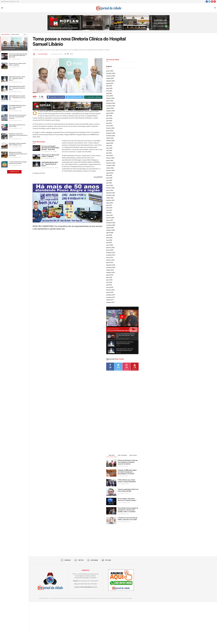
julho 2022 (109, 175)
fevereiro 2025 (110, 98)
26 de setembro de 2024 (56, 54)
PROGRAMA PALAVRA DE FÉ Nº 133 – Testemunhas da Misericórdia (17, 107)
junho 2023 (109, 148)
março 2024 (109, 125)
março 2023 (109, 155)
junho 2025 (109, 88)
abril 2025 (109, 93)
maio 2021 (109, 210)
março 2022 (109, 185)
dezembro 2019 (110, 252)
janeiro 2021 (109, 220)
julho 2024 (109, 115)
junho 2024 (109, 118)
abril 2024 (109, 123)
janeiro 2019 (109, 262)
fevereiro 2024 (110, 128)
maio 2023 (109, 150)
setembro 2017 (110, 302)
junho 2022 (109, 178)
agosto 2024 (109, 113)
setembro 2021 (110, 200)
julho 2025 (109, 85)
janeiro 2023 (109, 160)
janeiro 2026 (109, 71)
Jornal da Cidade (42, 54)
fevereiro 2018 (110, 290)
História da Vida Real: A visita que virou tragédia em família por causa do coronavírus (128, 462)
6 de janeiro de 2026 (47, 158)
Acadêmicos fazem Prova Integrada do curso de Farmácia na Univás (18, 135)
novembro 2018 (110, 267)
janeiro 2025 (109, 100)
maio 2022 (109, 180)
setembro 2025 (110, 81)
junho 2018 (109, 280)
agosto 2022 (109, 173)
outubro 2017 (110, 299)
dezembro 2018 (110, 265)
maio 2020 (109, 240)
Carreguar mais (14, 171)
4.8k (55, 151)
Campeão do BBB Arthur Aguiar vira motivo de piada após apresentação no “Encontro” (127, 471)
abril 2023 (109, 153)
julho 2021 (109, 205)
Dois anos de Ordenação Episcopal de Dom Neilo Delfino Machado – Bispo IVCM (18, 55)
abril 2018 (109, 285)
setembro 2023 (110, 140)
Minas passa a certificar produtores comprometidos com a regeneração (18, 154)
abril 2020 (109, 242)
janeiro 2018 (109, 292)
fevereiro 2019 (110, 260)
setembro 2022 (110, 170)
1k (55, 158)
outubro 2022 (110, 168)
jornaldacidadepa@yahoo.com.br (88, 587)
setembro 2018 (110, 272)
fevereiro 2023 (110, 158)
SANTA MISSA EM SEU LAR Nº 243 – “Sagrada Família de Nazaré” (17, 78)
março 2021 (109, 215)
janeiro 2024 (109, 130)
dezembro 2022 (110, 163)
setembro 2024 (110, 110)
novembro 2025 (110, 76)
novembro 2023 (110, 135)
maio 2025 (109, 90)
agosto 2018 (109, 275)
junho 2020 (109, 237)
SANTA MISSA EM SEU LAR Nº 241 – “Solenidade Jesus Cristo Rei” (17, 97)
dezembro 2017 (110, 295)
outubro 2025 (110, 78)
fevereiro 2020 (110, 247)
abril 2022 (109, 183)
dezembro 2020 (110, 222)
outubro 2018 (110, 270)
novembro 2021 (110, 195)
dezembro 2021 (110, 193)
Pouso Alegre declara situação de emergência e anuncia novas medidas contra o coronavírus (128, 509)
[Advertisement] (122, 399)
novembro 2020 (110, 225)
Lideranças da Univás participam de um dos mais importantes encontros (17, 116)
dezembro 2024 (110, 103)
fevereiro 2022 (110, 188)
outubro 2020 (110, 227)
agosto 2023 (109, 143)
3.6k (57, 167)
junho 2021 (109, 207)
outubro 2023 (110, 138)
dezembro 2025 (110, 73)
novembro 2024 (110, 105)
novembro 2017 (110, 297)
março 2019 (109, 257)
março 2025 (109, 95)
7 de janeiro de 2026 (47, 151)
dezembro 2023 (110, 133)
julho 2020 (109, 235)
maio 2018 (109, 282)
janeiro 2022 (109, 190)
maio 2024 (109, 120)
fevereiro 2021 (110, 217)
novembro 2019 (110, 255)
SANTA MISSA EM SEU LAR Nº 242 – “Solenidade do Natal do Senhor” (17, 88)
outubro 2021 (110, 198)
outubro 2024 (110, 108)
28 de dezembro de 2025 (48, 167)
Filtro (25, 34)
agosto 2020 (109, 232)
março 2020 (109, 245)
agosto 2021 (109, 203)
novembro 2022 (110, 165)
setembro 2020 (110, 230)
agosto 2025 (109, 83)
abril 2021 (109, 212)
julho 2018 (109, 277)
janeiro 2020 (109, 250)
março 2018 (109, 287)
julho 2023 (109, 145)
